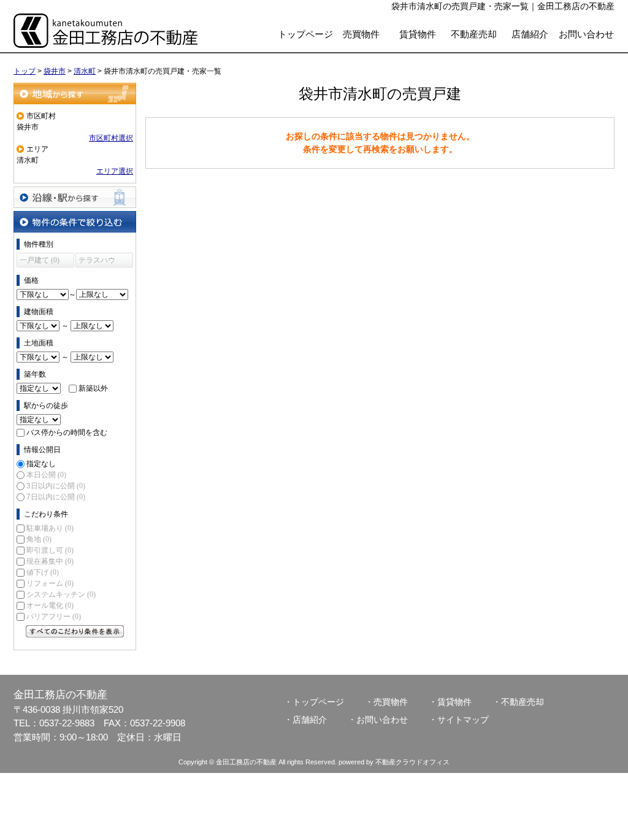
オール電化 (50, 605)
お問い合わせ (586, 34)
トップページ (305, 34)
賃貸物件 (417, 34)
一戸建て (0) (39, 260)
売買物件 (361, 34)
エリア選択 (114, 171)
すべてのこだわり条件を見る (75, 631)
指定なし (41, 463)
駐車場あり (50, 528)
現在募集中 (50, 561)
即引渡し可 (50, 550)
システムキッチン (61, 594)
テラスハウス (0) (96, 261)
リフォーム (50, 583)
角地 (39, 539)
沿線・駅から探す (74, 197)
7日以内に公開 (55, 497)
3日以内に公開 (55, 486)
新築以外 (93, 388)
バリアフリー (53, 616)
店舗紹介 (529, 34)
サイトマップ (463, 720)
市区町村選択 (111, 138)
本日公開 (46, 475)
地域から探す (74, 93)
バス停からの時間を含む (66, 432)
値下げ (42, 572)
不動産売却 (474, 34)
